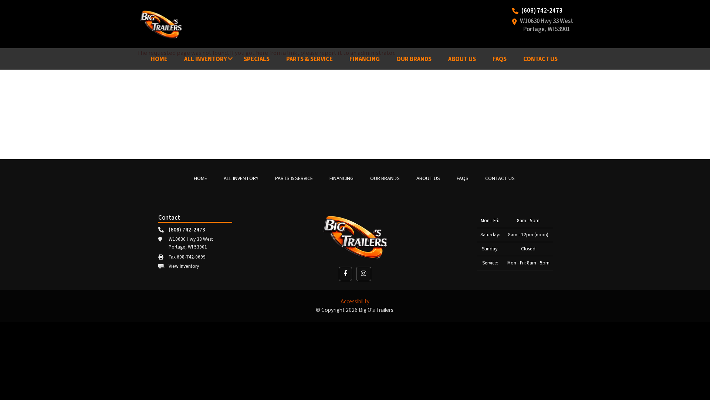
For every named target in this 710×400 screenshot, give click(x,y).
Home (159, 59)
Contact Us (540, 59)
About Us (462, 59)
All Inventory (205, 59)
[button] (345, 274)
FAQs (500, 59)
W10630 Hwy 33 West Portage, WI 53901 (546, 25)
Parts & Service (309, 59)
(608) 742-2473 (541, 11)
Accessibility (355, 302)
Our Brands (414, 59)
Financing (364, 59)
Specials (257, 59)
